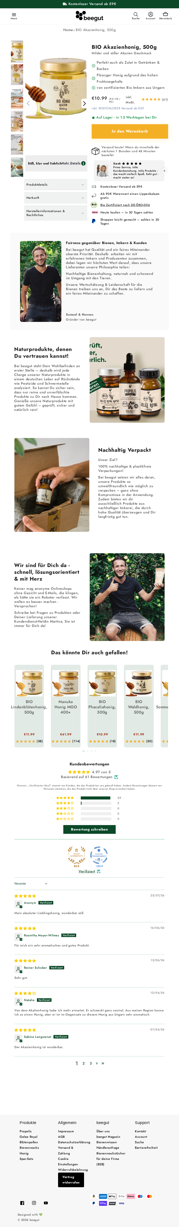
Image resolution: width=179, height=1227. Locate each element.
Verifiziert (87, 871)
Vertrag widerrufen (71, 1180)
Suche (139, 1142)
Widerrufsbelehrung (73, 1170)
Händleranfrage (107, 1147)
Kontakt (140, 1131)
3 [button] (91, 1063)
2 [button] (84, 1063)
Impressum (66, 1131)
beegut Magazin (108, 1136)
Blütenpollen (29, 1142)
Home (68, 29)
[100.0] (99, 855)
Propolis (26, 1131)
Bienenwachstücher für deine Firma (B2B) (110, 1158)
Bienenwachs (29, 1147)
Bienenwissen (106, 1142)
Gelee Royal (29, 1136)
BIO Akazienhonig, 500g (96, 29)
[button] (13, 14)
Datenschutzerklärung (74, 1142)
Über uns (103, 1131)
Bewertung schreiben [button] (89, 829)
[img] (25, 896)
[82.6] (76, 855)
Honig (24, 1153)
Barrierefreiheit (146, 1147)
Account (141, 1136)
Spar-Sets (26, 1159)
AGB (61, 1136)
